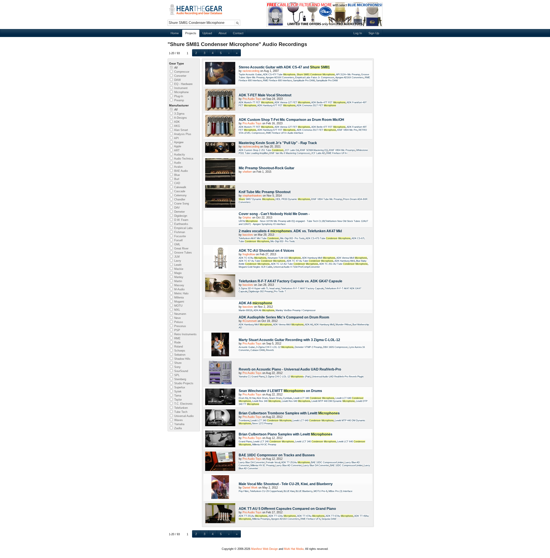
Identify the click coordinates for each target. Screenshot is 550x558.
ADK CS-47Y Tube (279, 74)
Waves (178, 420)
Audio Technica (183, 158)
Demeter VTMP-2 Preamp (308, 347)
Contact (238, 33)
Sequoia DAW (329, 519)
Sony (177, 367)
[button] (196, 52)
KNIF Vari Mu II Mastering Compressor (289, 153)
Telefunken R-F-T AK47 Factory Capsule (302, 288)
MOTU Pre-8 (320, 491)
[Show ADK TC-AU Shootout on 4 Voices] (220, 258)
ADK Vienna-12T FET (292, 102)
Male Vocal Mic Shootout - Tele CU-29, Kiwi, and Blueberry (286, 484)
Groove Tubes (182, 252)
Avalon (178, 166)
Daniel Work (250, 487)
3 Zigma (178, 113)
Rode (177, 342)
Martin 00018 (245, 310)
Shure (177, 362)
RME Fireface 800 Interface (277, 80)
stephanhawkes (252, 195)
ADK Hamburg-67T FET (276, 105)
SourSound (180, 371)
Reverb (270, 350)
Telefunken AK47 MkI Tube (259, 238)
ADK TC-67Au (252, 258)
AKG (176, 126)
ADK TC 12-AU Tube (294, 264)
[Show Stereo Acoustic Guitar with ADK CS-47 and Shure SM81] (220, 73)
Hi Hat (252, 398)
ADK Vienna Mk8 (351, 258)
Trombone (244, 420)
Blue (176, 175)
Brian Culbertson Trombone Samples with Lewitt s (289, 413)
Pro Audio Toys (252, 98)
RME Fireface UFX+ (336, 153)
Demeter (179, 211)
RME (176, 338)
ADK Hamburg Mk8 (318, 258)
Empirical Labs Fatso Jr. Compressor (314, 77)
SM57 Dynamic (256, 199)
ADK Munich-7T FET (256, 102)
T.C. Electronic (183, 403)
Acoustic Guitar (247, 347)
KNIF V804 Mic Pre (347, 130)
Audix (177, 162)
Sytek (177, 391)
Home (175, 33)
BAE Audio (180, 170)
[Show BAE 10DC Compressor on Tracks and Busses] (220, 462)
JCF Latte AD (318, 153)
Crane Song (181, 203)
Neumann (179, 313)
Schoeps (179, 350)
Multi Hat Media (294, 548)
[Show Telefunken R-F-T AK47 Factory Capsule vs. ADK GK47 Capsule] (220, 286)
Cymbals (287, 398)
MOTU (177, 305)
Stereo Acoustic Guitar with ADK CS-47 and (284, 67)
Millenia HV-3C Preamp (264, 444)
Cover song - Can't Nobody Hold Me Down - (274, 214)
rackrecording (251, 70)
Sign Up (373, 33)
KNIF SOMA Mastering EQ (314, 150)
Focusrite (179, 236)
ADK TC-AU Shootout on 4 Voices (266, 250)
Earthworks (180, 224)
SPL (176, 375)
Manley (178, 277)
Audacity (179, 154)
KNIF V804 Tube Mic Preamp (326, 199)
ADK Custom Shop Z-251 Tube (261, 150)
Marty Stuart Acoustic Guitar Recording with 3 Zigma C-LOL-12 (289, 340)
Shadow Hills (181, 358)
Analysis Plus (182, 134)
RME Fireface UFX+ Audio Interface (284, 133)
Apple (177, 146)
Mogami (178, 301)
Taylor (177, 399)
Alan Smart (180, 130)
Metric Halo (180, 293)
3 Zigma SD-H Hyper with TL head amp (259, 288)
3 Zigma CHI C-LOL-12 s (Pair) (288, 376)
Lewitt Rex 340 (266, 401)
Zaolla (177, 428)
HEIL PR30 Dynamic (293, 199)
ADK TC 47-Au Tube (310, 261)
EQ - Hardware (182, 84)
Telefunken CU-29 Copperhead (266, 491)
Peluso (178, 322)
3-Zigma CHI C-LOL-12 (274, 347)
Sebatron (179, 354)
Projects (190, 33)
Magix (177, 273)
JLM (176, 256)
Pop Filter (244, 491)
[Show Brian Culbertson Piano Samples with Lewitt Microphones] (220, 439)
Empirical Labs (183, 228)
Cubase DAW (258, 350)
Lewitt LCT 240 (273, 441)
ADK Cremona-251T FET (316, 105)
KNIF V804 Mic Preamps (342, 150)
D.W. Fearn (180, 219)
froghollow (249, 254)
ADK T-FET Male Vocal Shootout (265, 95)
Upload (207, 33)
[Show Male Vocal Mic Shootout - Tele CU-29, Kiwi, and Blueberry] (220, 487)
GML (176, 244)
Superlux (179, 387)
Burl (176, 179)
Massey (178, 285)
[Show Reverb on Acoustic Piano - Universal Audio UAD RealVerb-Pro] (220, 373)
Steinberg (179, 379)
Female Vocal (273, 462)
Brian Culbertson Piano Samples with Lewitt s (285, 434)
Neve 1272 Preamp (262, 423)
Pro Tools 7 (280, 291)
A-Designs (180, 117)
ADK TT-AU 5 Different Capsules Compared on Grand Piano (287, 508)
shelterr (247, 171)
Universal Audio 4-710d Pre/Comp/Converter (296, 267)
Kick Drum (262, 398)
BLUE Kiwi (289, 491)
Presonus (179, 326)
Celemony (180, 195)
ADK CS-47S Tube (328, 238)
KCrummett (250, 321)
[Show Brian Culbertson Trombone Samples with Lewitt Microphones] (220, 418)
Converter (179, 75)
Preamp (178, 100)
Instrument (180, 88)
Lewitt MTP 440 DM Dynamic (333, 401)
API (176, 138)
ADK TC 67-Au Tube (262, 261)
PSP (176, 330)
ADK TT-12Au (282, 516)
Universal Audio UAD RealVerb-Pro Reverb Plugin (338, 376)
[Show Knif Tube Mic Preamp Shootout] (220, 196)
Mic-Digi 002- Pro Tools (292, 238)
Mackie (178, 269)
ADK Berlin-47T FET (328, 102)
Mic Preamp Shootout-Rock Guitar (266, 168)
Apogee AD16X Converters (280, 77)
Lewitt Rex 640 (296, 401)
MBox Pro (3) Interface (340, 491)
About (222, 33)
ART (176, 150)
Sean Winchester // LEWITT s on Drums (280, 391)
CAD (176, 183)
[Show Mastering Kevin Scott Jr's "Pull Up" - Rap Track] (220, 148)
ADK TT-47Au (310, 516)
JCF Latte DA (292, 150)
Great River (180, 248)
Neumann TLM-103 (284, 258)
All (175, 67)
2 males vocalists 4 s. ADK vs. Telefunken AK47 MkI (290, 231)
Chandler (179, 199)
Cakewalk (179, 187)
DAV (176, 207)
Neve (177, 318)
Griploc (247, 217)
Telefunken (180, 407)
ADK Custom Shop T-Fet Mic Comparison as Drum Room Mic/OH (291, 119)
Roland (178, 346)
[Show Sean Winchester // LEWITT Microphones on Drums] (220, 397)
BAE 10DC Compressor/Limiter (327, 462)
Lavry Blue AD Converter (289, 465)
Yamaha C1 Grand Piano (251, 376)
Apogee (178, 142)
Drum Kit (243, 398)
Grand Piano (245, 441)
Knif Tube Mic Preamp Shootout (264, 192)
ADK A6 (255, 303)
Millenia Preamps (261, 519)
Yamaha (178, 424)
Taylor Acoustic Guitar (250, 74)
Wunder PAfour (343, 324)
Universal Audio (183, 416)
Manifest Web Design (264, 548)
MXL (176, 309)
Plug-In (178, 96)
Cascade (179, 191)
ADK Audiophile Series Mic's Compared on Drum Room (284, 317)
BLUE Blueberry (304, 491)
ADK (176, 121)
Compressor (181, 71)
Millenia (178, 297)
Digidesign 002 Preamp (261, 291)
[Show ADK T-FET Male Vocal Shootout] (220, 100)
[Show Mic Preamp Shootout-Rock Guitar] (220, 169)
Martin (177, 281)
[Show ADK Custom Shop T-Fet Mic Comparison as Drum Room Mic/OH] (220, 126)
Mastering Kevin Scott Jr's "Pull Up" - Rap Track (278, 143)
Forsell (178, 240)
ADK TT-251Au (295, 462)
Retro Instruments (185, 334)
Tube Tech (180, 412)
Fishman (179, 232)
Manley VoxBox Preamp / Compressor (296, 310)
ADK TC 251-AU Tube (343, 264)
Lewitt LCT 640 (313, 420)
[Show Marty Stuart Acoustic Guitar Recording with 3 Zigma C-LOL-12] (220, 345)
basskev (248, 234)
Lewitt (177, 264)
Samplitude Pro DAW (304, 80)
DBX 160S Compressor (335, 347)
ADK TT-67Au (339, 516)
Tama (177, 395)
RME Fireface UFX (310, 519)
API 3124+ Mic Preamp (348, 74)
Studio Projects (183, 383)
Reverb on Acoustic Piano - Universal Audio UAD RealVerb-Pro (290, 369)
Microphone (181, 92)
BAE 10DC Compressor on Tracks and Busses (277, 455)
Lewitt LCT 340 (313, 398)
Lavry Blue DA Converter (252, 462)
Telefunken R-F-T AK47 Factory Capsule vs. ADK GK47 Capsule (290, 281)
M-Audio (179, 289)
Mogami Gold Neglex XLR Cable (255, 267)
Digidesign (180, 215)
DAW (177, 79)
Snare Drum (275, 398)
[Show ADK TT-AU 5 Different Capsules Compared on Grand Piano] (220, 513)
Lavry (177, 260)
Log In (357, 33)
